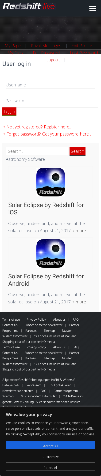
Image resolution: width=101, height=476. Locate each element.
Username (16, 85)
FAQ (76, 320)
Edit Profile (81, 45)
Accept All (50, 446)
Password (15, 100)
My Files (15, 52)
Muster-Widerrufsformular (38, 396)
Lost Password (84, 52)
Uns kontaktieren (59, 385)
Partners (31, 331)
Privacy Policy (36, 320)
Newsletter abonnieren (17, 391)
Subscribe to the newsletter (43, 325)
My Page (13, 45)
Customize (51, 457)
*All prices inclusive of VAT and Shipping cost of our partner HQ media (39, 339)
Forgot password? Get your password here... (49, 134)
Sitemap (49, 331)
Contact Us (10, 325)
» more (78, 230)
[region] (50, 441)
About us (59, 320)
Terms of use (11, 320)
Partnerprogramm (66, 391)
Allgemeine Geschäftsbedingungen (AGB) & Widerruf (38, 380)
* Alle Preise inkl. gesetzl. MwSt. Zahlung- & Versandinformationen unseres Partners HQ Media (43, 402)
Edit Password (46, 52)
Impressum (34, 385)
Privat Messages (46, 45)
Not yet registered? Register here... (39, 127)
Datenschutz (10, 385)
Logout (53, 60)
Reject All (50, 467)
